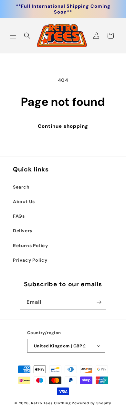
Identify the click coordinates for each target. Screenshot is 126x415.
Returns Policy (30, 245)
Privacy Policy (30, 260)
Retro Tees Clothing (51, 403)
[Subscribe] (99, 302)
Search (21, 187)
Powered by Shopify (91, 403)
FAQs (19, 216)
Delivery (23, 231)
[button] (13, 35)
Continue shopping (63, 126)
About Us (24, 201)
